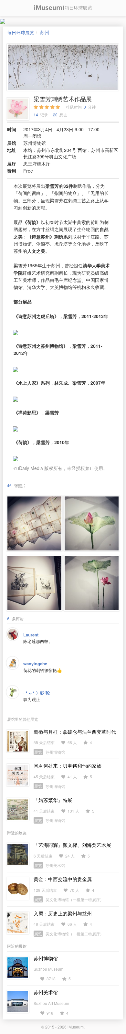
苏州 (44, 32)
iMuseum (76, 1026)
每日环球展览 (20, 32)
